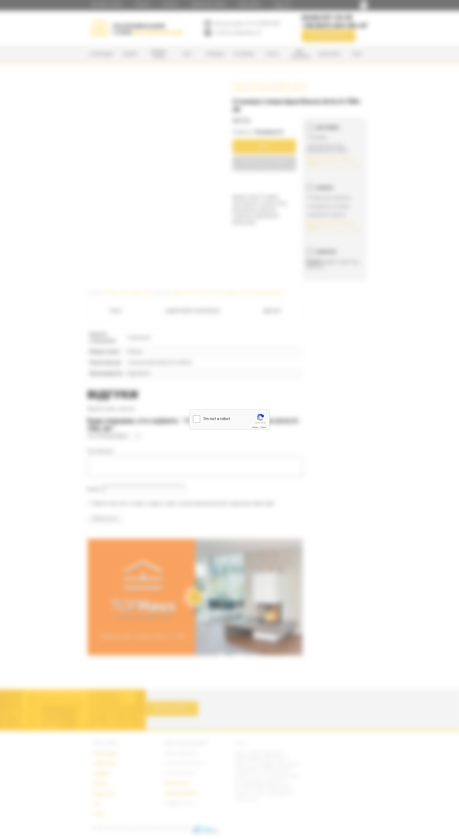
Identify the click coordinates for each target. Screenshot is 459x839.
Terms (263, 427)
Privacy (255, 427)
